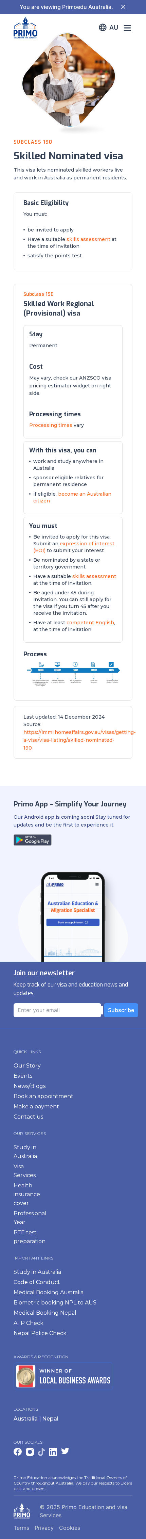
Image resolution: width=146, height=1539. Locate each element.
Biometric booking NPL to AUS (55, 1302)
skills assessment (88, 239)
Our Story (27, 1065)
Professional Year (30, 1217)
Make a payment (36, 1106)
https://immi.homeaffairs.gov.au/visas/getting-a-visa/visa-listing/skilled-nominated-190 (79, 740)
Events (23, 1076)
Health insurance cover (27, 1194)
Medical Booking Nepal (45, 1313)
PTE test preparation (29, 1237)
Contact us (28, 1116)
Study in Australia (25, 1151)
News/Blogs (29, 1086)
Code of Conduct (37, 1282)
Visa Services (25, 1171)
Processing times (50, 425)
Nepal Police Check (40, 1333)
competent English (90, 623)
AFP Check (28, 1323)
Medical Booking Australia (49, 1292)
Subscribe (121, 1010)
